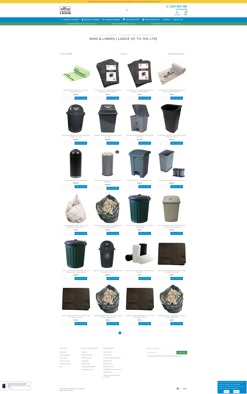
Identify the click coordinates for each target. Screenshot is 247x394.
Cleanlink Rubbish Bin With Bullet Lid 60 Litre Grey (107, 136)
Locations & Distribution (89, 366)
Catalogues (85, 361)
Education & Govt (152, 20)
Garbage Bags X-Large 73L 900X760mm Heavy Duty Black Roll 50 (107, 226)
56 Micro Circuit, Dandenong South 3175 (111, 376)
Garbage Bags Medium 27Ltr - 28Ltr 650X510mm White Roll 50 (76, 226)
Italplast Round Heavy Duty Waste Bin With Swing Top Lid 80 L (107, 271)
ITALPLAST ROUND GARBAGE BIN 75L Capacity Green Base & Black (75, 271)
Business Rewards (112, 20)
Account (177, 14)
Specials (166, 20)
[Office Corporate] (65, 10)
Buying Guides (86, 364)
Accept (226, 391)
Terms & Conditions (167, 356)
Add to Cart (81, 98)
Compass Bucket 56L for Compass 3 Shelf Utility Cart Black (171, 136)
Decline (236, 391)
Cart (185, 13)
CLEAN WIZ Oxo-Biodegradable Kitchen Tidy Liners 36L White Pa (171, 91)
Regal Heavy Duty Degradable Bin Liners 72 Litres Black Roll (171, 316)
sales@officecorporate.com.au (112, 369)
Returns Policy (107, 361)
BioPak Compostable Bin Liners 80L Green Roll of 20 (75, 91)
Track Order (63, 358)
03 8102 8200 (181, 9)
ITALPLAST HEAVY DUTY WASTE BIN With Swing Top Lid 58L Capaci (171, 226)
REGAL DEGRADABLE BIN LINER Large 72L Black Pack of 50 (172, 271)
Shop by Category (71, 20)
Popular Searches (108, 366)
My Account (63, 352)
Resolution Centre (65, 364)
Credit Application (65, 355)
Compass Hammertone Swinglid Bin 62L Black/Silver (107, 181)
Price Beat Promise (91, 20)
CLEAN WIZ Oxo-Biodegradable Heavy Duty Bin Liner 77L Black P (108, 91)
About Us (84, 352)
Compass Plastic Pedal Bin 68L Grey (139, 180)
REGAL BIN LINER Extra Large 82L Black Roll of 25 (140, 271)
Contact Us (178, 20)
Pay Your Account (65, 361)
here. (238, 388)
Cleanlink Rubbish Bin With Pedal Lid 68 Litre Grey (139, 136)
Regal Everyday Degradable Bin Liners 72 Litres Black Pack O (139, 316)
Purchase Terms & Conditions (112, 358)
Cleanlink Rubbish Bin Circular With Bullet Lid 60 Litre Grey (76, 136)
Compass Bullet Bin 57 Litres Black (75, 180)
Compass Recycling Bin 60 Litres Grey (171, 180)
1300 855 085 (178, 6)
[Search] (127, 10)
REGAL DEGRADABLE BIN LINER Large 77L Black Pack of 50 (76, 316)
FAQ (61, 366)
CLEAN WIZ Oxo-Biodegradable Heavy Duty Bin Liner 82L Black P (139, 91)
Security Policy (107, 364)
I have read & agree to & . (165, 356)
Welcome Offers (132, 20)
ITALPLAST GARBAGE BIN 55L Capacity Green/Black (139, 226)
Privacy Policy (107, 355)
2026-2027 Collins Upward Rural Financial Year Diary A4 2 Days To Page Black (19, 386)
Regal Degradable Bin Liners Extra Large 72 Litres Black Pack (107, 316)
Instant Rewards (86, 358)
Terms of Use (107, 352)
